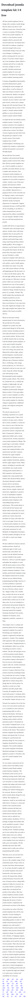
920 (13, 987)
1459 (17, 987)
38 (3, 981)
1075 (21, 979)
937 (8, 987)
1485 (8, 979)
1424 (4, 987)
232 (21, 981)
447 (16, 996)
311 (7, 981)
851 (13, 990)
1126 (8, 990)
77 (3, 992)
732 (13, 983)
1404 (16, 981)
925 (13, 979)
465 (3, 996)
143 (21, 994)
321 (3, 979)
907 (8, 985)
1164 (20, 992)
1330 (8, 983)
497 (7, 992)
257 (8, 996)
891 (3, 990)
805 (8, 994)
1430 (12, 994)
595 (17, 994)
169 (3, 985)
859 (17, 990)
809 (24, 996)
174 (11, 981)
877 (3, 994)
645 (21, 985)
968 (22, 987)
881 (17, 983)
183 (17, 979)
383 (20, 996)
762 (21, 983)
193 (12, 985)
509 (11, 992)
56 (11, 996)
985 (3, 983)
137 (24, 992)
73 (15, 992)
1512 (17, 985)
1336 (21, 990)
